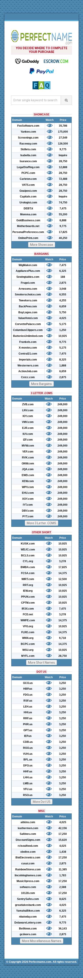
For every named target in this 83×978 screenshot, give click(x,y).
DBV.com (28, 510)
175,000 (63, 131)
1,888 (62, 365)
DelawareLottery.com (27, 922)
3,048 (62, 288)
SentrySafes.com (28, 899)
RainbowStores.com (28, 869)
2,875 (62, 282)
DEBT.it (28, 208)
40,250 (63, 238)
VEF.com (27, 451)
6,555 (62, 294)
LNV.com (27, 410)
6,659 (62, 306)
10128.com (28, 893)
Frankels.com (28, 342)
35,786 (63, 125)
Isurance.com (28, 161)
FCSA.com (28, 573)
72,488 (63, 178)
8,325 (62, 359)
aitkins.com (28, 822)
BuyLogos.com (27, 312)
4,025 (62, 318)
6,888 (63, 220)
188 (62, 276)
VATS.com (28, 184)
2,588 (62, 887)
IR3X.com (28, 608)
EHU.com (28, 492)
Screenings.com (28, 137)
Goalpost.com (28, 190)
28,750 (63, 161)
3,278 (62, 561)
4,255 (62, 300)
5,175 (62, 324)
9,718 (62, 638)
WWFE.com (28, 620)
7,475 (63, 208)
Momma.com (28, 214)
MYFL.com (28, 655)
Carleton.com (28, 178)
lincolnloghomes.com (28, 875)
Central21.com (28, 353)
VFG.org (28, 626)
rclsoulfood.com (28, 845)
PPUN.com (28, 596)
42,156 (62, 828)
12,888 (63, 167)
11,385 (63, 869)
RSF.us (27, 700)
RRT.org (28, 585)
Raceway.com (28, 143)
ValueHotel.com (28, 318)
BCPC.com (28, 644)
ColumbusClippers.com (28, 330)
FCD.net (28, 614)
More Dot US (41, 801)
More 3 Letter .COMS (41, 523)
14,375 (62, 573)
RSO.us (28, 795)
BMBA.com (28, 567)
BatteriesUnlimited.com (28, 336)
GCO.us (28, 683)
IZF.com (28, 439)
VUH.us (28, 753)
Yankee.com (28, 131)
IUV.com (28, 434)
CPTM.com (28, 602)
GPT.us (27, 730)
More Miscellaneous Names (41, 941)
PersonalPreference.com (28, 232)
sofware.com (28, 887)
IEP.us (28, 736)
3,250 (62, 683)
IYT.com (28, 504)
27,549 (63, 137)
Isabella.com (28, 155)
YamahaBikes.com (28, 910)
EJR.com (28, 428)
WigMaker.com (28, 265)
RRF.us (27, 718)
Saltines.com (28, 833)
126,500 (63, 143)
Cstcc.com (28, 377)
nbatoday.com (28, 916)
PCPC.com (28, 173)
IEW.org (28, 590)
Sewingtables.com (27, 276)
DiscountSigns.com (28, 839)
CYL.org (28, 561)
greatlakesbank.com (28, 905)
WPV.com (28, 487)
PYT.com (27, 516)
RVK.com (28, 457)
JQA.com (28, 469)
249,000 (63, 404)
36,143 (62, 928)
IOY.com (28, 416)
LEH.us (27, 706)
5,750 (62, 312)
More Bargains (41, 384)
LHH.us (28, 777)
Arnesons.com (28, 288)
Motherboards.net (28, 226)
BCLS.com (28, 555)
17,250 (62, 833)
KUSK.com (28, 543)
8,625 (62, 899)
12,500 (62, 579)
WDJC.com (28, 549)
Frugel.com (28, 282)
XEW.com (28, 481)
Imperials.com (28, 359)
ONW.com (28, 463)
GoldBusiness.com (28, 220)
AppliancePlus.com (28, 270)
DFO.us (28, 765)
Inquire (63, 155)
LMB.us (28, 783)
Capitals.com (28, 196)
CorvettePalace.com (28, 324)
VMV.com (28, 422)
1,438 (62, 851)
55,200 (63, 214)
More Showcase (41, 244)
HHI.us (28, 712)
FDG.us (28, 694)
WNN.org (27, 638)
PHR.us (28, 724)
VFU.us (27, 789)
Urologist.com (28, 202)
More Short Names (41, 662)
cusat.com (28, 863)
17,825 (63, 232)
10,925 (62, 336)
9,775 (63, 149)
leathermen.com (28, 828)
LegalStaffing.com (28, 167)
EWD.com (28, 475)
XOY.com (28, 498)
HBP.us (27, 688)
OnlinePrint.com (28, 238)
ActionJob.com (27, 371)
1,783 (62, 875)
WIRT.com (27, 579)
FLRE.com (27, 632)
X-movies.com (28, 347)
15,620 (62, 839)
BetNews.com (28, 928)
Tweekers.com (28, 300)
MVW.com (28, 445)
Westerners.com (28, 365)
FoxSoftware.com (28, 125)
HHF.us (27, 771)
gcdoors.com (28, 934)
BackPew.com (28, 306)
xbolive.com (28, 851)
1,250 (62, 330)
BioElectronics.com (27, 857)
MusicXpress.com (28, 881)
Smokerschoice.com (28, 294)
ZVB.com (28, 404)
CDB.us (28, 741)
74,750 (63, 202)
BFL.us (27, 759)
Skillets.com (28, 149)
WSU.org (27, 649)
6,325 (62, 270)
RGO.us (28, 747)
